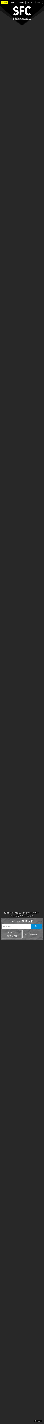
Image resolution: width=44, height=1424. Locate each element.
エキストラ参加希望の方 (11, 934)
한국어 (39, 2)
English (12, 2)
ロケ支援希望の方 (32, 934)
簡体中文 (30, 2)
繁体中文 (21, 2)
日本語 (4, 2)
